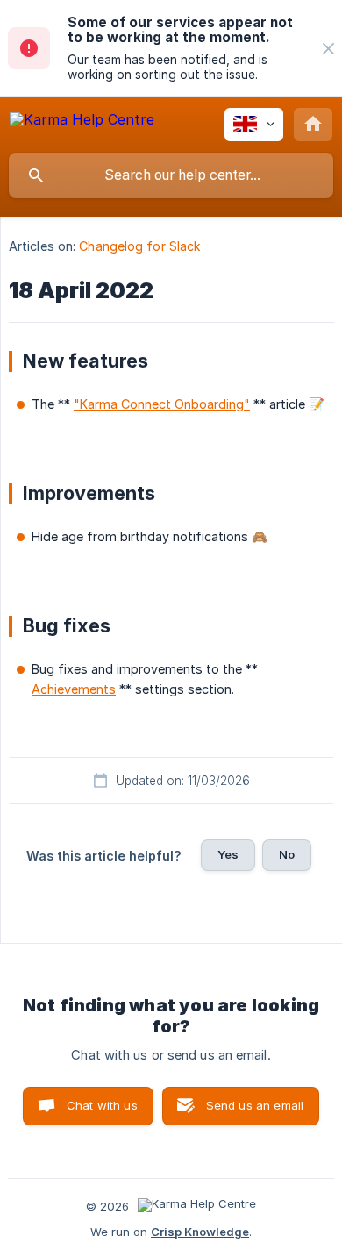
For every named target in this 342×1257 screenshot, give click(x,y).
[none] (328, 48)
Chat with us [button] (102, 1105)
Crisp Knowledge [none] (200, 1232)
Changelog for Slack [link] (140, 246)
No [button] (287, 854)
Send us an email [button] (254, 1105)
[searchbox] (171, 175)
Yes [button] (228, 854)
